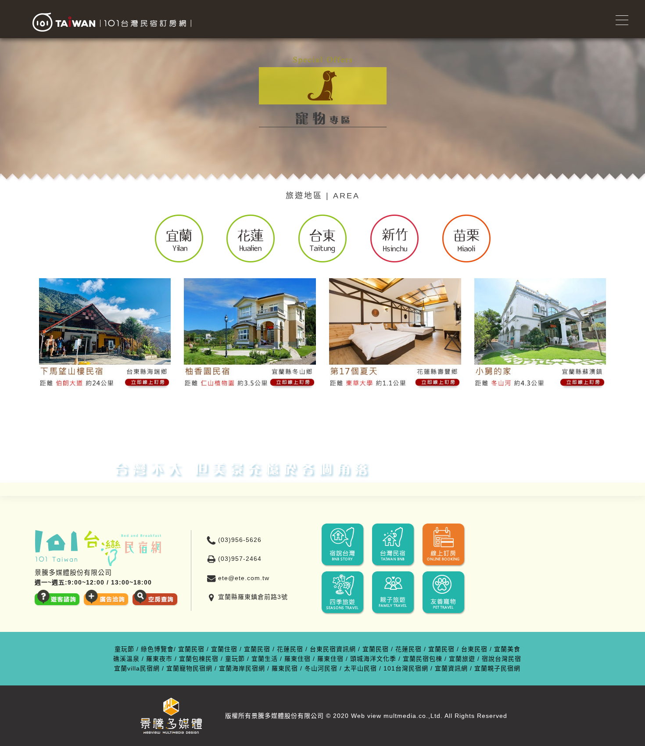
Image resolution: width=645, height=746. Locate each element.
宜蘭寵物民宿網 (189, 668)
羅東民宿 (285, 668)
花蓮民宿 (290, 649)
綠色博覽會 (157, 649)
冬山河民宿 (321, 668)
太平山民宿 (360, 668)
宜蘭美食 (507, 649)
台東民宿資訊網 (333, 649)
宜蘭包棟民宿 (199, 658)
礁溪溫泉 (126, 658)
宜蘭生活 (264, 658)
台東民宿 (474, 649)
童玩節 (124, 649)
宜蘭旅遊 (462, 658)
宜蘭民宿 (191, 649)
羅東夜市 (159, 658)
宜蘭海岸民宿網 (242, 668)
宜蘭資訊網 (451, 668)
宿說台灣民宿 (501, 658)
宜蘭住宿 (224, 649)
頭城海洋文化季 (373, 658)
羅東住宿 (297, 658)
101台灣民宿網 (405, 668)
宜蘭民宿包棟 (422, 658)
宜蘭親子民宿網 (497, 668)
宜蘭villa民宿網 (137, 668)
